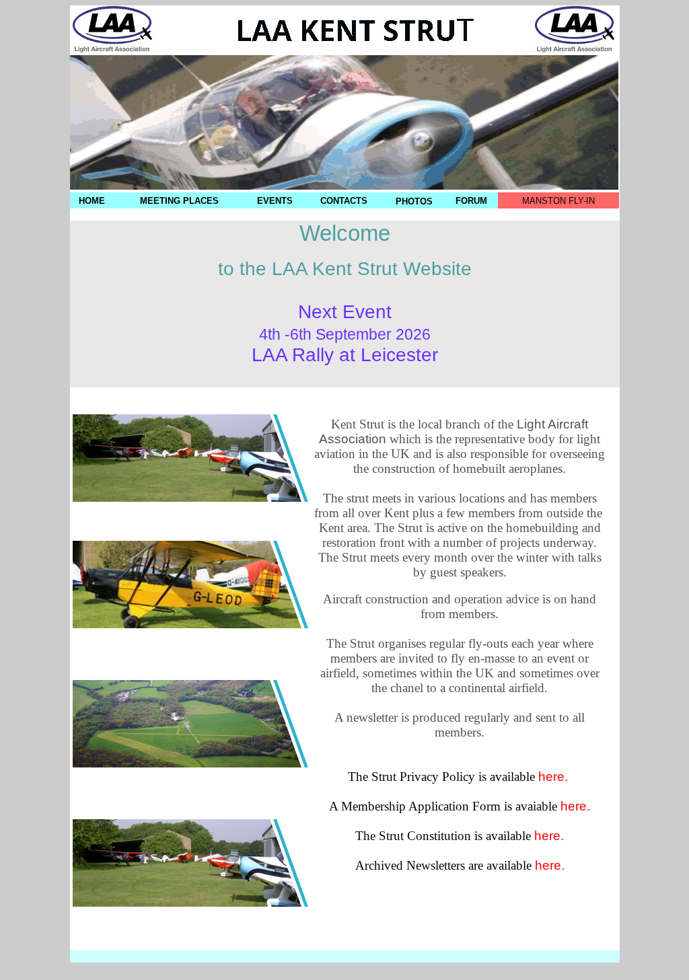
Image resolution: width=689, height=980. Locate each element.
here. (554, 776)
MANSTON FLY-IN (558, 201)
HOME (92, 201)
